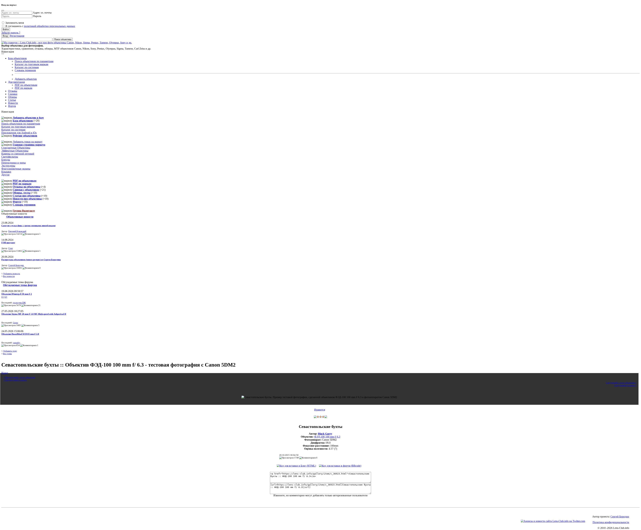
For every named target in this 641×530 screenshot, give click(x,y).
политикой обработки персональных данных (49, 26)
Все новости (9, 276)
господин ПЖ (19, 302)
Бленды (5, 159)
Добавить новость (11, 273)
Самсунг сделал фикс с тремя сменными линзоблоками (28, 225)
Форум (12, 106)
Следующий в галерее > (625, 385)
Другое (5, 174)
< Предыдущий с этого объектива (19, 377)
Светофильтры (9, 156)
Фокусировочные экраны (15, 168)
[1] (2, 297)
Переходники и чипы (13, 162)
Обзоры (12, 97)
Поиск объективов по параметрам (34, 61)
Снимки (12, 94)
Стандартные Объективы (15, 147)
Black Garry (325, 433)
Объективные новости (19, 216)
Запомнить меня (14, 22)
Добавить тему (10, 351)
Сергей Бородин (16, 265)
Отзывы (12, 91)
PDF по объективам (26, 85)
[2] (6, 297)
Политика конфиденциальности (611, 522)
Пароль (37, 16)
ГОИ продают (8, 242)
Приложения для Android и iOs (19, 132)
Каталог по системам (27, 67)
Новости (13, 103)
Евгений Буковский (17, 231)
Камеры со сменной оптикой (17, 153)
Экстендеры (8, 165)
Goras (15, 322)
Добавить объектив (26, 79)
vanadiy (16, 342)
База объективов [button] (17, 58)
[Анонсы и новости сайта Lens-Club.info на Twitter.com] (553, 521)
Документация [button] (16, 82)
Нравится (319, 409)
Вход (5, 36)
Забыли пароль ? (10, 32)
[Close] (2, 10)
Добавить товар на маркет (27, 141)
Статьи (12, 100)
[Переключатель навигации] (2, 53)
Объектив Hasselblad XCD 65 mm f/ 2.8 (20, 334)
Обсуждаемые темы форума (20, 285)
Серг (10, 248)
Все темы (7, 353)
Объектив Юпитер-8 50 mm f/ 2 (16, 294)
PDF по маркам (23, 88)
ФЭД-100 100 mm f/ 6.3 (327, 436)
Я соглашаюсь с (40, 26)
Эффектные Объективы (14, 150)
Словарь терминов (25, 70)
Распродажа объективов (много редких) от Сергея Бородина (31, 259)
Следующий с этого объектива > (621, 382)
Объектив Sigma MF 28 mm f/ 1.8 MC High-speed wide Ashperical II (33, 314)
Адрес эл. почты (42, 12)
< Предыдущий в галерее (15, 380)
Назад (4, 372)
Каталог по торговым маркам (31, 64)
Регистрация (17, 35)
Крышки (6, 171)
